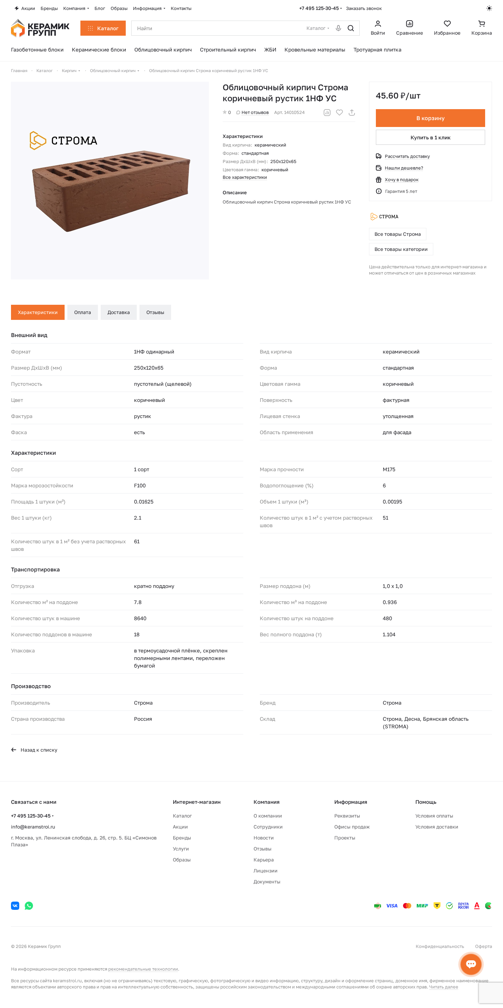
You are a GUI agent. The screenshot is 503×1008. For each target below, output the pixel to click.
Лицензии (266, 870)
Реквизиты (347, 816)
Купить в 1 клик (431, 137)
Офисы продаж (352, 827)
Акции (180, 827)
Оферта (483, 946)
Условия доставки (436, 827)
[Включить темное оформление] (489, 8)
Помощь (425, 802)
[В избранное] (339, 112)
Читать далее (443, 986)
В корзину (430, 118)
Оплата (82, 312)
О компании (268, 816)
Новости (264, 838)
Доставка (119, 312)
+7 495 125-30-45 (319, 8)
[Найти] (351, 28)
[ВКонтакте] (15, 906)
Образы (182, 859)
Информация (350, 802)
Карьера (264, 859)
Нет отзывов (255, 112)
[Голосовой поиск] (338, 28)
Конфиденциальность (440, 946)
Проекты (344, 838)
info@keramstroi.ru (33, 827)
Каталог (182, 816)
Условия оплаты (434, 816)
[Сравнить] (327, 112)
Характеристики (38, 312)
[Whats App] (29, 906)
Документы (267, 881)
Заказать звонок (364, 8)
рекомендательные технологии (143, 969)
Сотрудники (268, 827)
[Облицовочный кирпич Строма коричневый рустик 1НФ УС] (110, 180)
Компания (267, 802)
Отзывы (155, 312)
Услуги (181, 848)
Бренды (182, 838)
